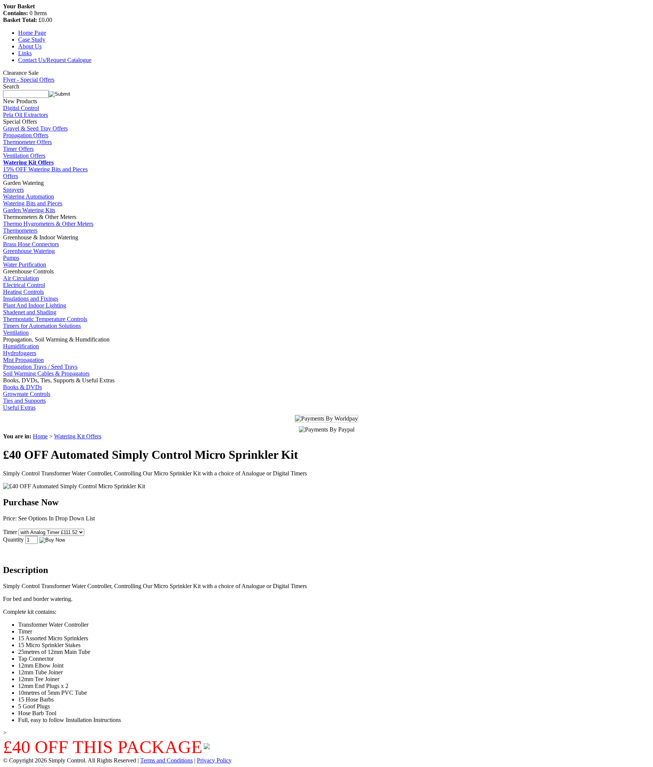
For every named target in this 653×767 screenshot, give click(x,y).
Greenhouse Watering (29, 251)
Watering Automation (28, 196)
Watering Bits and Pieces (32, 203)
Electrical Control (24, 285)
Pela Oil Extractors (25, 115)
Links (25, 53)
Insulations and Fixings (30, 298)
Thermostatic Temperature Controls (45, 319)
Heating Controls (23, 292)
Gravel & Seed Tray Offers (35, 128)
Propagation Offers (25, 135)
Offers (10, 176)
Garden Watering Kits (29, 210)
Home (40, 436)
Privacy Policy (214, 760)
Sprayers (13, 189)
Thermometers (20, 230)
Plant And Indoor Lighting (34, 305)
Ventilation (16, 332)
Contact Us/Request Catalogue (54, 60)
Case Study (31, 39)
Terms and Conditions (166, 760)
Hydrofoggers (19, 353)
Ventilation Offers (24, 155)
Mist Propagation (23, 360)
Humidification (21, 346)
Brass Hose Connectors (31, 244)
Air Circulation (21, 278)
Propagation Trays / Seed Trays (40, 366)
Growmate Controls (26, 394)
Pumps (11, 258)
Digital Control (21, 108)
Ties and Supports (24, 400)
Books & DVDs (22, 387)
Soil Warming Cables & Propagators (46, 373)
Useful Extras (19, 407)
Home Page (32, 33)
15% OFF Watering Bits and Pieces (45, 169)
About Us (30, 46)
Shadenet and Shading (29, 312)
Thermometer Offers (27, 142)
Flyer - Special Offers (28, 79)
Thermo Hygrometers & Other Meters (48, 223)
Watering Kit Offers (77, 436)
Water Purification (24, 264)
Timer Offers (18, 149)
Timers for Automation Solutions (42, 326)
